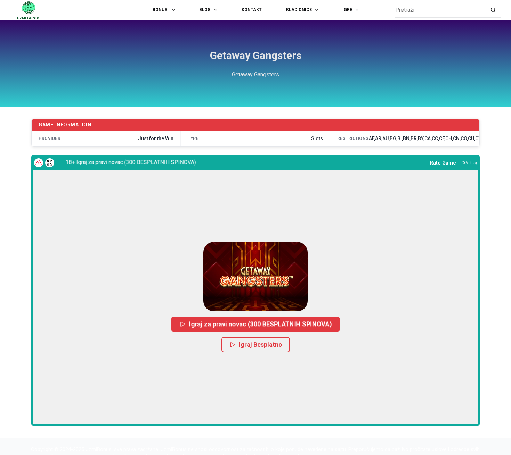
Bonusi (161, 9)
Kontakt (252, 9)
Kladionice (299, 9)
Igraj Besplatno (260, 344)
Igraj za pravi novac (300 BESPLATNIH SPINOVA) (261, 324)
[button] (255, 276)
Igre (347, 9)
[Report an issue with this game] (38, 162)
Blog (205, 9)
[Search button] (493, 10)
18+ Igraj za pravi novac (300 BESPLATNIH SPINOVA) (126, 162)
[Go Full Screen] (49, 162)
